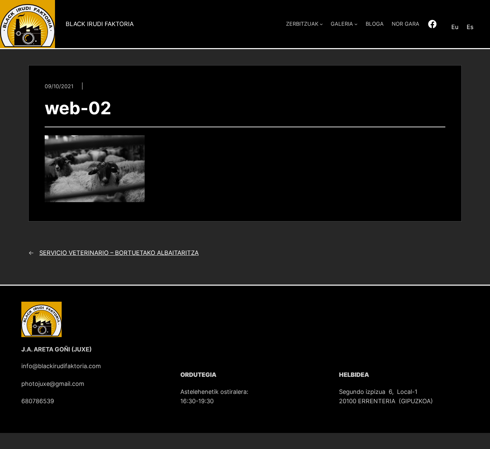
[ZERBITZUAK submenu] (321, 24)
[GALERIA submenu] (356, 24)
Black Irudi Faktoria (100, 23)
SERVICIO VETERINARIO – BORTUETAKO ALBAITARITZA (119, 252)
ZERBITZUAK (302, 23)
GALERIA (342, 23)
